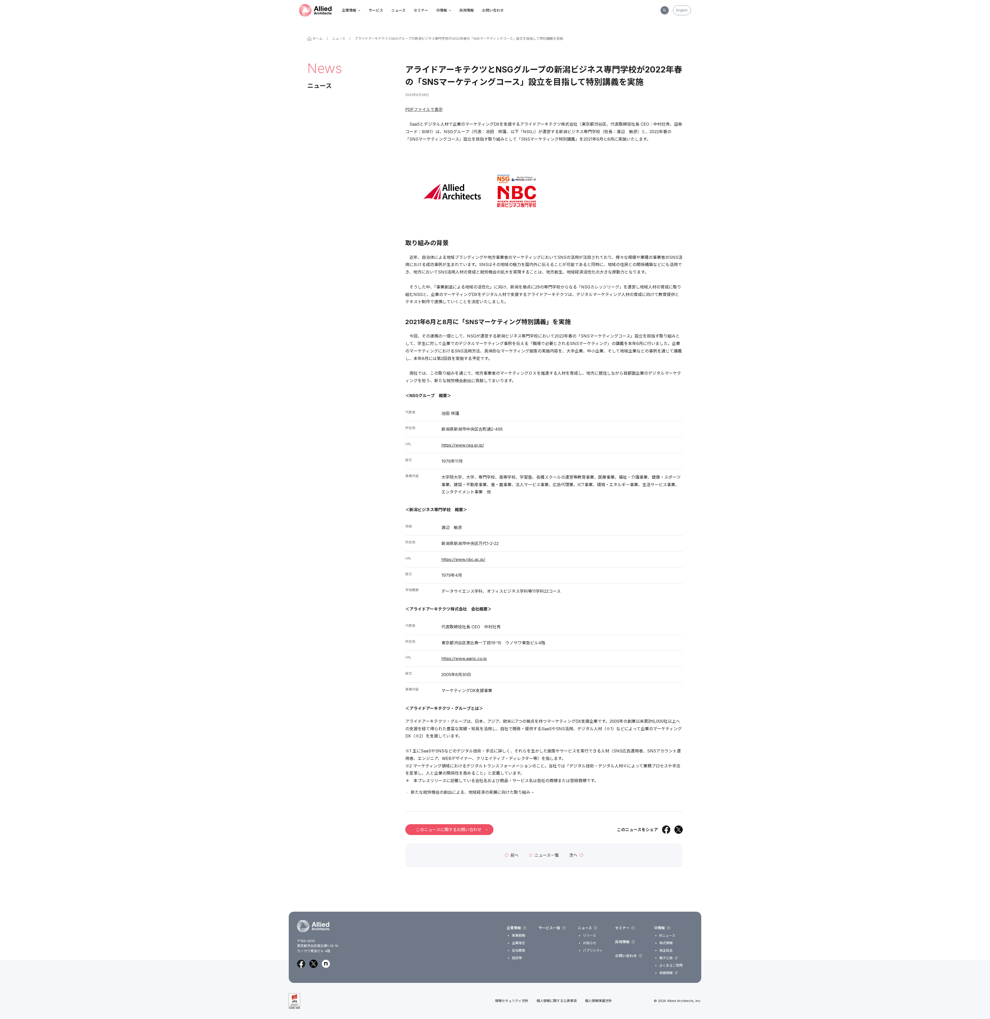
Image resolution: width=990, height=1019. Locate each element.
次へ (573, 855)
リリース (589, 935)
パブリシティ (593, 950)
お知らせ (589, 943)
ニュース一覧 (546, 855)
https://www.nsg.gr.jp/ (462, 445)
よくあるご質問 (671, 965)
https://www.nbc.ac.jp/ (463, 559)
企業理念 (518, 943)
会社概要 (518, 950)
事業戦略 (518, 935)
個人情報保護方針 (598, 1000)
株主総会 (666, 950)
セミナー (421, 10)
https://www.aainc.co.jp (464, 658)
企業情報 (349, 10)
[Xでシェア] (678, 829)
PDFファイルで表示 (424, 109)
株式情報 (666, 943)
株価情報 (666, 973)
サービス (376, 10)
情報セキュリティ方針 (511, 1000)
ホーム (317, 38)
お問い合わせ (493, 10)
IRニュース (667, 935)
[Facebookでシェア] (666, 829)
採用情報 (466, 10)
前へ (514, 855)
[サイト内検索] (665, 10)
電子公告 (666, 958)
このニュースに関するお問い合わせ (449, 829)
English (682, 10)
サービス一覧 (549, 928)
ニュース (398, 10)
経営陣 (517, 958)
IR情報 (441, 10)
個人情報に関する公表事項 (557, 1000)
